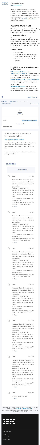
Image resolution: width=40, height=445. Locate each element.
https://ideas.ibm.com (32, 79)
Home (5, 101)
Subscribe (34, 104)
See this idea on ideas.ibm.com (14, 139)
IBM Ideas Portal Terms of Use (24, 408)
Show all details (20, 124)
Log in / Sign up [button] (32, 97)
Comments (11, 164)
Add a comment (22, 169)
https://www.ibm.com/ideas (19, 73)
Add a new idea (6, 103)
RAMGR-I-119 (13, 101)
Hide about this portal (16, 5)
